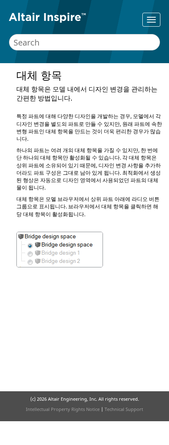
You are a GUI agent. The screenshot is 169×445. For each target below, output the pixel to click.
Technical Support (124, 409)
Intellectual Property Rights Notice (63, 409)
